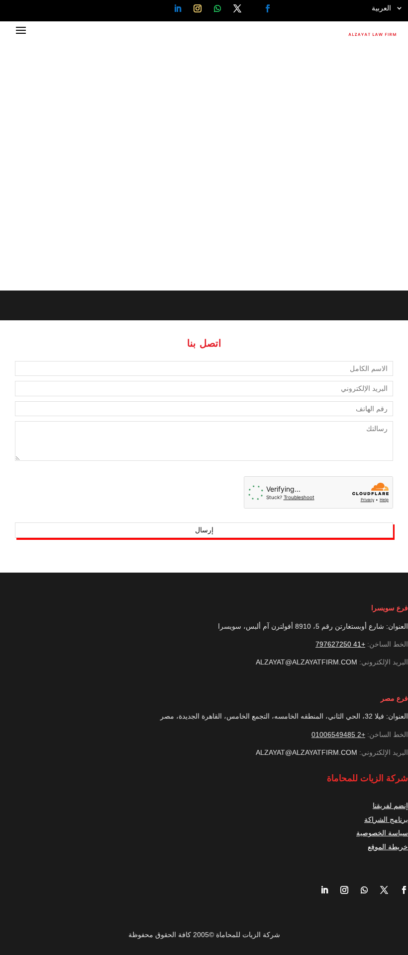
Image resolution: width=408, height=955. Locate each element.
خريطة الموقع (388, 847)
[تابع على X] (237, 8)
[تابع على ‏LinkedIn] (178, 8)
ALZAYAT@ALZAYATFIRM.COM (306, 662)
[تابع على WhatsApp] (217, 8)
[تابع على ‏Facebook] (268, 8)
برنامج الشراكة (386, 819)
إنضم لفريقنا (390, 805)
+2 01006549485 (338, 734)
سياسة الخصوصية (382, 833)
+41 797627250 (340, 644)
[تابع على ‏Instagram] (197, 8)
